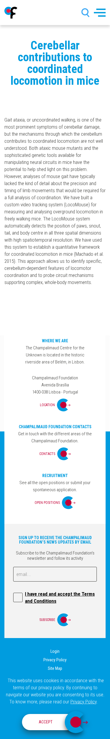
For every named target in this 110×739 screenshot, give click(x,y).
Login (55, 651)
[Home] (11, 13)
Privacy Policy (55, 659)
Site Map (55, 668)
